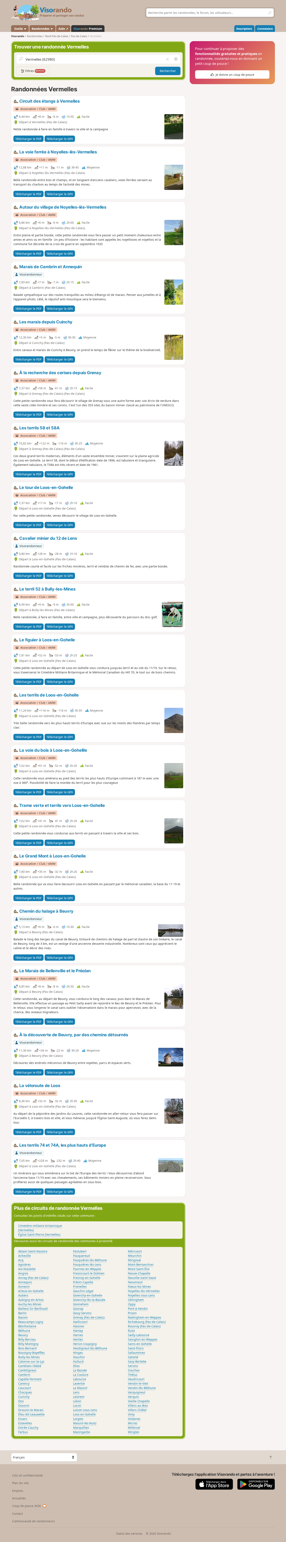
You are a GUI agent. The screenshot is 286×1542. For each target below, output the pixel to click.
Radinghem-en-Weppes (144, 1317)
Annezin (24, 1286)
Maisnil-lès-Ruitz (85, 1423)
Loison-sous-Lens (85, 1410)
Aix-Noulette (27, 1269)
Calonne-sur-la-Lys (31, 1361)
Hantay (78, 1331)
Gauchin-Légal (83, 1291)
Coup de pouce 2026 (26, 1506)
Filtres (34, 71)
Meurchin (135, 1256)
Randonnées (41, 29)
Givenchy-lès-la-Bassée (89, 1300)
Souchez (134, 1370)
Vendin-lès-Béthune (142, 1388)
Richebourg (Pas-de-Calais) (147, 1322)
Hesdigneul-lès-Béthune (90, 1348)
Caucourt (24, 1388)
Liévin (77, 1401)
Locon (77, 1405)
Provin (132, 1313)
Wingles (133, 1432)
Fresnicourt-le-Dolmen (88, 1273)
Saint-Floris (136, 1348)
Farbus (23, 1432)
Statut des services (129, 1533)
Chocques (25, 1392)
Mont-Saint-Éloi (138, 1269)
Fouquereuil (81, 1256)
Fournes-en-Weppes (87, 1269)
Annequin (25, 1282)
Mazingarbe (81, 1432)
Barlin (22, 1313)
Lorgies (78, 1419)
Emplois (17, 1491)
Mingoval (134, 1260)
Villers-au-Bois (138, 1405)
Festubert (79, 1251)
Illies (76, 1366)
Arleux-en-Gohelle (31, 1291)
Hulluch (78, 1361)
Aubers (23, 1295)
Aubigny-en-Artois (31, 1300)
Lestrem (78, 1397)
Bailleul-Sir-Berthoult (33, 1309)
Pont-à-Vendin (138, 1309)
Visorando (17, 36)
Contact (17, 1514)
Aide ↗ (63, 29)
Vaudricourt (136, 1379)
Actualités (19, 1498)
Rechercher (168, 71)
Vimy (131, 1414)
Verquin (133, 1397)
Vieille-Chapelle (139, 1401)
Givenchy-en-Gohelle (87, 1295)
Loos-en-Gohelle (84, 1414)
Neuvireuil (135, 1282)
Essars (22, 1419)
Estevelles (25, 1423)
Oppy (131, 1304)
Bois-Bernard (27, 1348)
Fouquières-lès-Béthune (90, 1260)
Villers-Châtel (137, 1410)
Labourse (79, 1379)
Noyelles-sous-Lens (141, 1295)
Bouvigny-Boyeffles (31, 1353)
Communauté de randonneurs (33, 1521)
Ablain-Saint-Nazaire (32, 1251)
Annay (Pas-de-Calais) (33, 1278)
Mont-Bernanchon (140, 1264)
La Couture (80, 1375)
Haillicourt (80, 1322)
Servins (133, 1366)
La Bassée (80, 1370)
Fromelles (80, 1286)
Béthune (24, 1331)
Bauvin (23, 1317)
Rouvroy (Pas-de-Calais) (144, 1326)
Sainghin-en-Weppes (142, 1339)
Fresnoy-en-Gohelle (86, 1278)
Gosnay (78, 1309)
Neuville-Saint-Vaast (142, 1278)
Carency (24, 1383)
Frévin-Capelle (83, 1282)
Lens (76, 1392)
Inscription (244, 29)
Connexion (265, 29)
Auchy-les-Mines (29, 1304)
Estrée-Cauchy (28, 1428)
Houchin (79, 1357)
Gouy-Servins (82, 1313)
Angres (23, 1273)
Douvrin (23, 1405)
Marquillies (81, 1428)
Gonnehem (81, 1304)
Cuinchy (24, 1397)
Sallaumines (136, 1353)
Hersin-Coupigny (85, 1344)
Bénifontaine (27, 1326)
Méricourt (135, 1251)
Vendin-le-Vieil (138, 1383)
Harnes (78, 1335)
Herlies (78, 1339)
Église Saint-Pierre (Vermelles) (39, 1234)
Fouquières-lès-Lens (87, 1264)
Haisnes (78, 1326)
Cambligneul (27, 1370)
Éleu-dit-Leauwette (31, 1414)
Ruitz (131, 1331)
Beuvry (23, 1335)
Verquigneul (136, 1392)
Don (21, 1401)
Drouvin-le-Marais (31, 1410)
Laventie (79, 1383)
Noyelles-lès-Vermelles (144, 1291)
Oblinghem (136, 1300)
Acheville (24, 1256)
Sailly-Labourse (138, 1335)
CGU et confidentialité (27, 1475)
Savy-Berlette (137, 1361)
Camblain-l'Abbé (29, 1366)
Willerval (134, 1428)
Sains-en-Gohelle (140, 1344)
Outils (18, 29)
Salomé (133, 1357)
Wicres (132, 1423)
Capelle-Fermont (29, 1379)
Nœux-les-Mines (139, 1286)
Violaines (134, 1419)
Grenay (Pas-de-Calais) (88, 1317)
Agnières (24, 1264)
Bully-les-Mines (29, 1357)
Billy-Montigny (28, 1344)
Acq (20, 1260)
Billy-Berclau (27, 1339)
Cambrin (24, 1375)
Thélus (132, 1375)
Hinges (78, 1353)
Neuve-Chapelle (139, 1273)
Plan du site (20, 1483)
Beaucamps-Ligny (30, 1322)
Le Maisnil (80, 1388)
